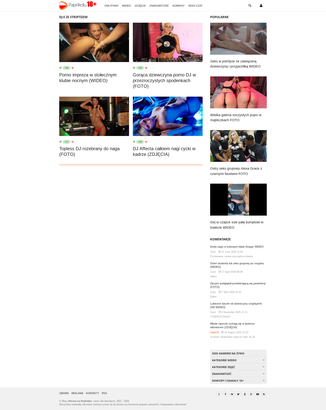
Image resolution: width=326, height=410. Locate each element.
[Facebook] (225, 394)
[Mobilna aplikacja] (219, 394)
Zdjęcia (140, 5)
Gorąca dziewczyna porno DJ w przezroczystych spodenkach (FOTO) (164, 80)
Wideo (126, 5)
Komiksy (179, 5)
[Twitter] (238, 394)
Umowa (64, 393)
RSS (104, 393)
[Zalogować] (261, 5)
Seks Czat (195, 5)
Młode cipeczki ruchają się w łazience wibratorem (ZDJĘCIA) (232, 325)
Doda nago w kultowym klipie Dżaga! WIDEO (237, 246)
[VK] (232, 394)
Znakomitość (159, 5)
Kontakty (92, 393)
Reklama (77, 393)
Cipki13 (214, 332)
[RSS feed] (264, 394)
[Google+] (251, 394)
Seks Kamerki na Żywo (228, 353)
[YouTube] (257, 394)
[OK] (245, 394)
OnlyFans (111, 5)
